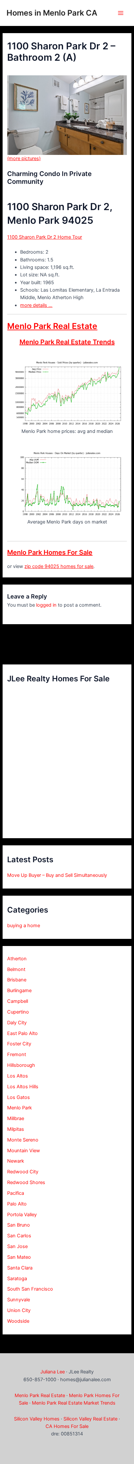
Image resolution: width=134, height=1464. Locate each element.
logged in (46, 605)
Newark (15, 1161)
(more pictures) (24, 158)
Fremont (16, 1054)
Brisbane (16, 980)
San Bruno (18, 1225)
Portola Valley (22, 1215)
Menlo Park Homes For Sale (49, 552)
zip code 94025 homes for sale (58, 566)
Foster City (19, 1044)
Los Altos (17, 1076)
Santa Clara (20, 1268)
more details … (36, 305)
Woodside (18, 1321)
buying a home (23, 925)
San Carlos (19, 1236)
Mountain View (23, 1151)
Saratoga (17, 1278)
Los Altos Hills (22, 1087)
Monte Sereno (22, 1140)
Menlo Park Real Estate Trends (67, 342)
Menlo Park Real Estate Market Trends (73, 1403)
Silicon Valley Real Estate (90, 1419)
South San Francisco (30, 1289)
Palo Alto (17, 1204)
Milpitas (15, 1129)
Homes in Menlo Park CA (52, 13)
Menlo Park (19, 1108)
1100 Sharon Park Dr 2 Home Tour (44, 237)
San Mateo (19, 1257)
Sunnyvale (18, 1300)
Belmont (16, 969)
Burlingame (19, 990)
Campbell (17, 1001)
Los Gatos (18, 1097)
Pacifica (15, 1193)
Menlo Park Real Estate (52, 326)
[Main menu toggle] (120, 13)
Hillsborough (21, 1065)
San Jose (17, 1246)
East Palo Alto (22, 1033)
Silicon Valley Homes (37, 1419)
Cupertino (18, 1012)
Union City (19, 1310)
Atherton (17, 959)
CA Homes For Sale (67, 1426)
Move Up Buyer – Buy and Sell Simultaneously (57, 875)
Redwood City (22, 1172)
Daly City (17, 1023)
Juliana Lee (52, 1372)
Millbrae (15, 1118)
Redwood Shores (26, 1182)
